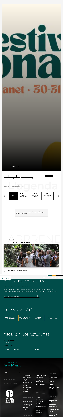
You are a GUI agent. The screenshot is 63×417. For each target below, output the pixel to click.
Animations (8, 178)
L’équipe (25, 380)
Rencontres (49, 176)
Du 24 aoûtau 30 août (13, 196)
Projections (32, 176)
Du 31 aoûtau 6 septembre (23, 195)
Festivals (13, 176)
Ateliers (16, 178)
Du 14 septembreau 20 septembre (47, 196)
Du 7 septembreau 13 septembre (35, 196)
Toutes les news (28, 382)
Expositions (22, 176)
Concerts (40, 176)
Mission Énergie (41, 406)
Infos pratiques (53, 377)
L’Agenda (51, 384)
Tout (6, 176)
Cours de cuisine (26, 178)
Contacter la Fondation (11, 383)
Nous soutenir (27, 401)
